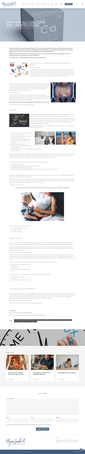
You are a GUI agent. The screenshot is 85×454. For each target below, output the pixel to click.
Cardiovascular (29, 28)
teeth (31, 321)
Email (33, 417)
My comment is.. (10, 398)
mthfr (21, 321)
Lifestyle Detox (42, 337)
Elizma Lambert (12, 28)
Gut (43, 28)
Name (8, 417)
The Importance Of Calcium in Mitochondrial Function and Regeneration (27, 57)
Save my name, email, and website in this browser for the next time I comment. (29, 424)
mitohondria (16, 321)
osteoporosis (26, 321)
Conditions (38, 28)
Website (58, 417)
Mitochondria (49, 28)
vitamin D (35, 321)
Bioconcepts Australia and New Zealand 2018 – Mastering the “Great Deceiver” (29, 102)
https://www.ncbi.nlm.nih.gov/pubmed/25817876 (20, 312)
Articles (21, 28)
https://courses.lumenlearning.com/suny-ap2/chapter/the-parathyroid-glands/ (27, 315)
